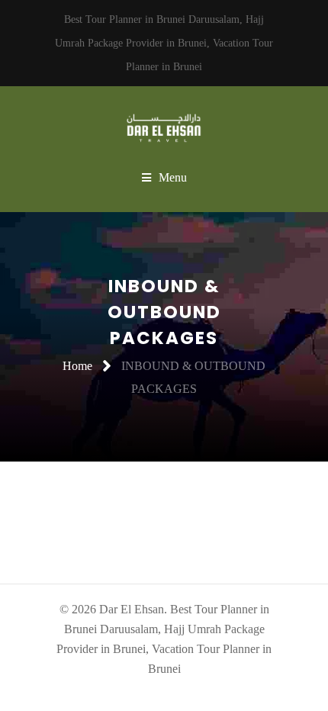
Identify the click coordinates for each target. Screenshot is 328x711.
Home (77, 365)
